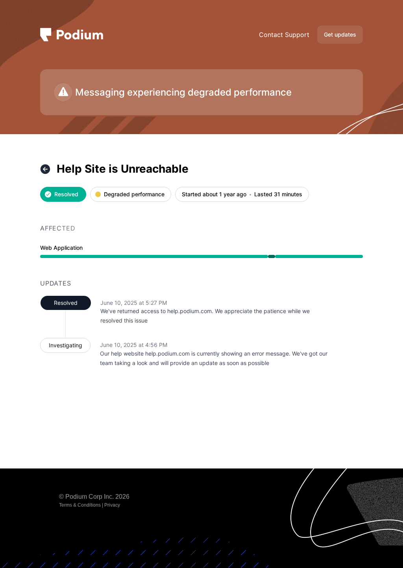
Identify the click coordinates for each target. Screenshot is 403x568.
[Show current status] (45, 169)
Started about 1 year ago (214, 194)
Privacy (112, 505)
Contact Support (284, 35)
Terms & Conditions (80, 505)
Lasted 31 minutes (278, 194)
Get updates (340, 34)
